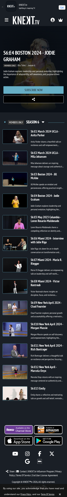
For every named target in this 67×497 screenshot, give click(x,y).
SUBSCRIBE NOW (34, 90)
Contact (23, 471)
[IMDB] (39, 461)
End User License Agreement (45, 475)
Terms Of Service (23, 475)
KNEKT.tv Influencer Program (41, 471)
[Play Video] (15, 136)
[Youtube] (15, 453)
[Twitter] (52, 453)
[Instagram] (27, 453)
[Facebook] (39, 453)
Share (11, 471)
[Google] (27, 461)
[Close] (2, 7)
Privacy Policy (25, 494)
